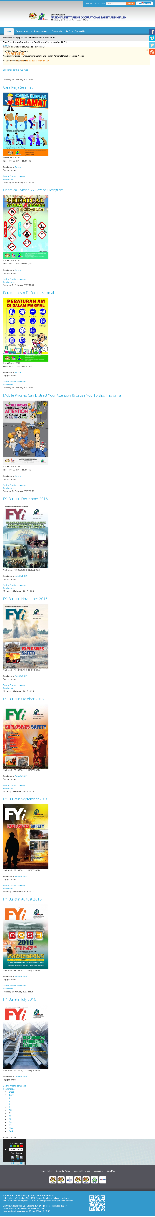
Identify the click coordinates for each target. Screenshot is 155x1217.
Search (130, 3)
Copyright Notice (82, 1171)
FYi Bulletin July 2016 (19, 999)
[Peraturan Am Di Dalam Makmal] (25, 329)
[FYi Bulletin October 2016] (25, 736)
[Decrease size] (21, 1159)
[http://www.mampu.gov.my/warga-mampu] (102, 1179)
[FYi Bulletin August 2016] (25, 936)
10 (10, 1110)
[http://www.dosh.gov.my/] (86, 1179)
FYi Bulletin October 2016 (23, 698)
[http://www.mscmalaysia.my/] (69, 1179)
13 (10, 1119)
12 (10, 1116)
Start (11, 1091)
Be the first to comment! (14, 176)
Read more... (9, 179)
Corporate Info (22, 31)
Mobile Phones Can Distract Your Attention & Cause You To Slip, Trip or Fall (62, 395)
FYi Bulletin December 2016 (25, 498)
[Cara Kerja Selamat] (25, 124)
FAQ (68, 31)
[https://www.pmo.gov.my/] (61, 1179)
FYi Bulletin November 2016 (25, 598)
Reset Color (16, 1149)
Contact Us (80, 31)
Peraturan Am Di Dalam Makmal (28, 292)
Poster (18, 167)
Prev (11, 1094)
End (11, 1131)
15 (10, 1125)
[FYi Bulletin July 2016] (25, 1036)
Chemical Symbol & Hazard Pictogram (33, 189)
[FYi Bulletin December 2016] (25, 536)
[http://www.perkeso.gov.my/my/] (94, 1179)
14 (10, 1122)
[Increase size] (12, 1159)
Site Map (111, 1171)
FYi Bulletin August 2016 (22, 899)
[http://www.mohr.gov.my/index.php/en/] (77, 1179)
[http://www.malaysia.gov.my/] (52, 1179)
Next (11, 1128)
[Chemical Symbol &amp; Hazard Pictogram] (25, 226)
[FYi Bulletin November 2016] (25, 636)
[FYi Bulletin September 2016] (25, 836)
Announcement (40, 31)
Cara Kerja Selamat (18, 87)
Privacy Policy (46, 1171)
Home (8, 31)
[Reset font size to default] (17, 1159)
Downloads (57, 31)
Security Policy (63, 1171)
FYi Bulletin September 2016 (25, 798)
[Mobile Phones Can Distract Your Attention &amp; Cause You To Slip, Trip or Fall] (25, 432)
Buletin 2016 (21, 576)
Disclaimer (98, 1171)
